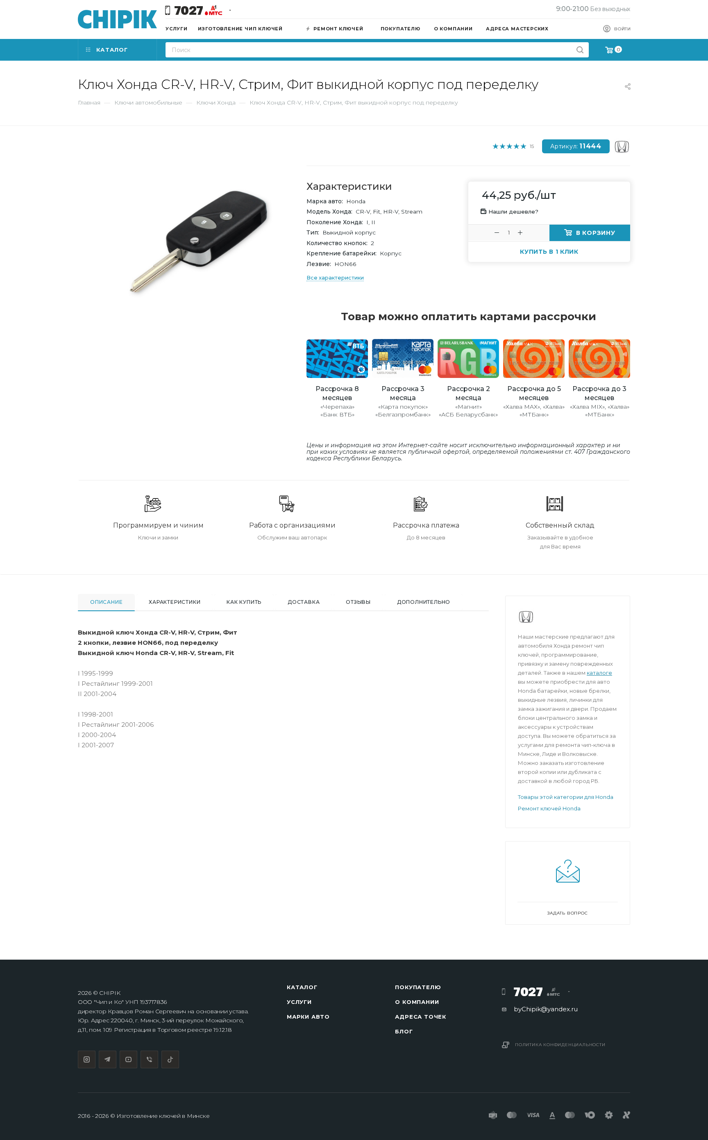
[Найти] (580, 49)
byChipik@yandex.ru (546, 1009)
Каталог (302, 987)
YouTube (128, 1059)
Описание (106, 602)
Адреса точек (420, 1016)
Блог (404, 1031)
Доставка (304, 602)
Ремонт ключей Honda (549, 808)
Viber (149, 1059)
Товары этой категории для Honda (565, 797)
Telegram (107, 1059)
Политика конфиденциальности (560, 1044)
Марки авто (308, 1016)
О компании (417, 1002)
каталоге (599, 672)
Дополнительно (423, 602)
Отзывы (358, 602)
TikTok (170, 1059)
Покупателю (418, 987)
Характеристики (174, 602)
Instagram (86, 1059)
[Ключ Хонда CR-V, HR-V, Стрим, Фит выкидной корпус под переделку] (198, 242)
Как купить (244, 602)
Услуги (299, 1002)
